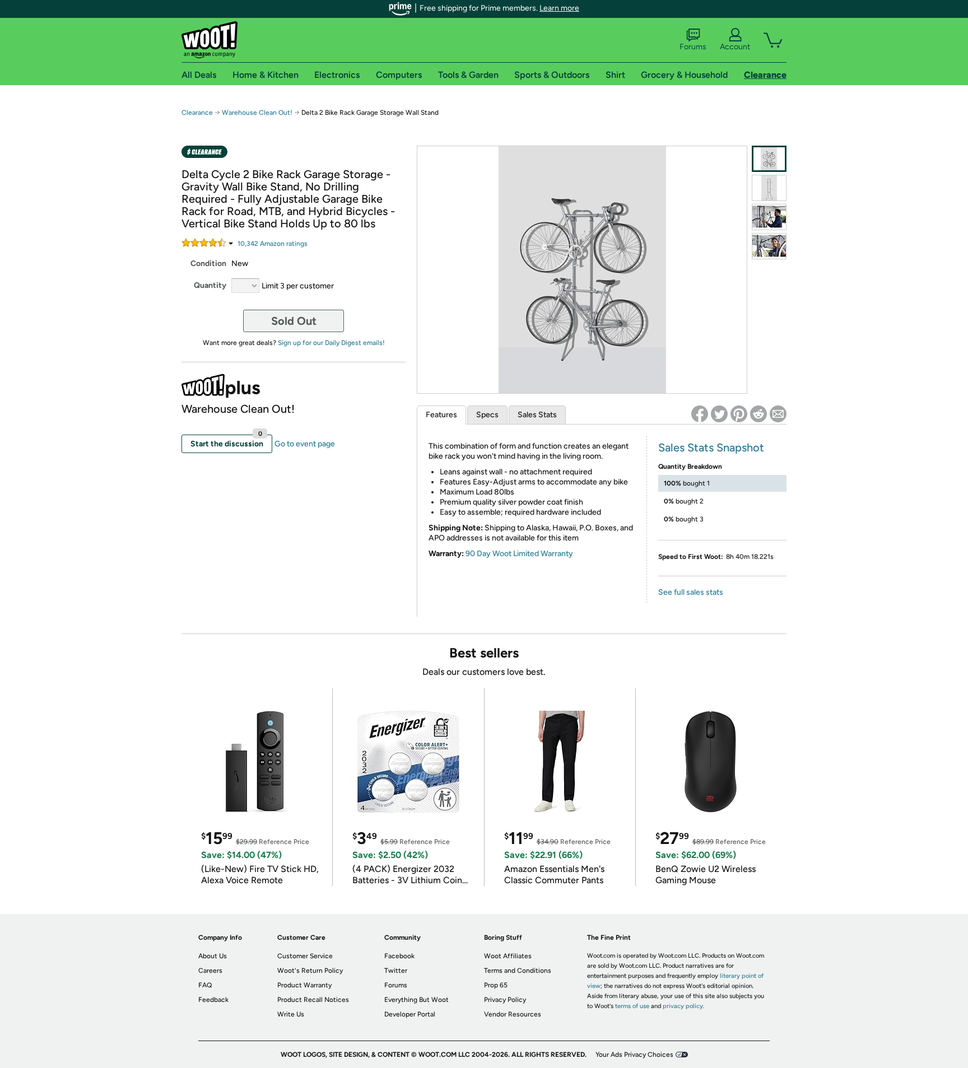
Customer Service (305, 956)
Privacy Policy (505, 1000)
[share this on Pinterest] (738, 413)
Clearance (197, 112)
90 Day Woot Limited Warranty (519, 553)
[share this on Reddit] (758, 413)
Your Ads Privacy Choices (634, 1054)
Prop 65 (496, 985)
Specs (487, 414)
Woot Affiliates (508, 956)
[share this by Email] (778, 413)
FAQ (205, 985)
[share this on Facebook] (699, 413)
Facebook (399, 956)
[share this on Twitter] (719, 413)
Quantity (210, 285)
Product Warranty (304, 985)
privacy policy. (683, 1006)
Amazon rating (273, 244)
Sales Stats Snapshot (711, 447)
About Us (212, 956)
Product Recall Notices (313, 1000)
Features (441, 414)
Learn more (559, 8)
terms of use (632, 1006)
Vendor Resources (512, 1014)
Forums (693, 47)
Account (735, 47)
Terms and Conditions (517, 970)
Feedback (213, 1000)
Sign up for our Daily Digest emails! (331, 343)
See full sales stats (690, 592)
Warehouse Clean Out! (257, 112)
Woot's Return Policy (310, 970)
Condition (208, 263)
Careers (210, 970)
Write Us (290, 1014)
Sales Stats (537, 414)
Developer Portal (409, 1014)
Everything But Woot (416, 1000)
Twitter (395, 970)
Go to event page (304, 444)
